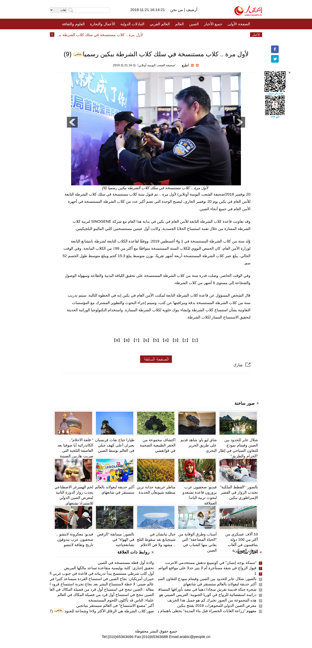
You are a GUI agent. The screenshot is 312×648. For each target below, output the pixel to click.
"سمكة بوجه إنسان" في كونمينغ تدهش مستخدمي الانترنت (210, 563)
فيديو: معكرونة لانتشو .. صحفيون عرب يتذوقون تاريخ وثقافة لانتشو (74, 539)
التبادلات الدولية (132, 24)
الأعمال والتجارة (102, 24)
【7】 (136, 340)
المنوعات (171, 34)
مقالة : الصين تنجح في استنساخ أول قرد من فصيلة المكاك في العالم (100, 589)
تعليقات (153, 34)
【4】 (166, 340)
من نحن (177, 10)
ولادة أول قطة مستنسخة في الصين (126, 563)
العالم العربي (160, 24)
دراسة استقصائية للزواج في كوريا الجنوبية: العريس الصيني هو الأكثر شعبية (197, 595)
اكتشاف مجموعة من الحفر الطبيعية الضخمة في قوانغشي (158, 445)
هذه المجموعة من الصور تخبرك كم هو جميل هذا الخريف (211, 600)
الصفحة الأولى (239, 24)
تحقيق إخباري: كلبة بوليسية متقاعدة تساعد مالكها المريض (109, 568)
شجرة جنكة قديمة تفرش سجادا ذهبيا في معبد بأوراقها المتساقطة (204, 589)
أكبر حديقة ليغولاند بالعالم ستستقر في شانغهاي (219, 584)
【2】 (185, 340)
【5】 (156, 340)
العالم (179, 24)
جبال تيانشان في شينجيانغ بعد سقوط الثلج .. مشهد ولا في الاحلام (156, 539)
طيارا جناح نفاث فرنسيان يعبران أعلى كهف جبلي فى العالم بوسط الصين (114, 445)
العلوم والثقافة (73, 24)
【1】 (195, 340)
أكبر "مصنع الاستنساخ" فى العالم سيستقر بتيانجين (115, 605)
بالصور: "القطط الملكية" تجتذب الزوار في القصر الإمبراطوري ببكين (239, 492)
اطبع (185, 65)
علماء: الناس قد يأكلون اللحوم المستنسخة (121, 600)
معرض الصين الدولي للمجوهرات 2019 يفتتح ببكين (216, 605)
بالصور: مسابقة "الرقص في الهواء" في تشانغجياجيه (115, 539)
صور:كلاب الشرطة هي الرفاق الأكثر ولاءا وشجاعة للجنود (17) (100, 611)
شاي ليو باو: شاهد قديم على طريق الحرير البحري (198, 445)
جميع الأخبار (213, 24)
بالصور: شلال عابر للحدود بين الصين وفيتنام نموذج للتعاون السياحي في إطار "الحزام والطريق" (182, 579)
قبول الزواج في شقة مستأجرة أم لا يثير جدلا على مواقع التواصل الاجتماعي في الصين (189, 568)
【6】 (146, 340)
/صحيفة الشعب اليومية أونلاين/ (156, 65)
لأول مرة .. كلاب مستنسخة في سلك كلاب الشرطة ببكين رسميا (101, 35)
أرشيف (191, 10)
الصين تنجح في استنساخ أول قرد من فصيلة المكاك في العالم (105, 595)
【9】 (117, 340)
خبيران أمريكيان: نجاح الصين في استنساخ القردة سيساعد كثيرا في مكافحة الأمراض (88, 579)
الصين (194, 24)
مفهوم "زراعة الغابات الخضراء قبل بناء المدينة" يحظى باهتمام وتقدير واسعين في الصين (187, 611)
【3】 (175, 340)
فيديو (138, 34)
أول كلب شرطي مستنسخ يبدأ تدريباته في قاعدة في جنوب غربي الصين (98, 573)
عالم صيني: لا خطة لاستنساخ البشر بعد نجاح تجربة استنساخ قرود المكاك (97, 584)
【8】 (127, 340)
